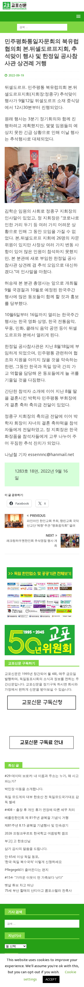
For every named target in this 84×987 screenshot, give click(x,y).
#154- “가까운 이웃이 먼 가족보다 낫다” (34, 877)
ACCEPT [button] (51, 979)
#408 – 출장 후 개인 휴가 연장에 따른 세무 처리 (40, 809)
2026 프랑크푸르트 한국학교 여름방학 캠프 (36, 833)
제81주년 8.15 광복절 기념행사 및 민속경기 (36, 825)
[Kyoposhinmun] (42, 9)
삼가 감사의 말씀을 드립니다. (26, 848)
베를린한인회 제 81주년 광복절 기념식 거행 (37, 817)
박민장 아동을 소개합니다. (24, 789)
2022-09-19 (16, 75)
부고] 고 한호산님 (18, 841)
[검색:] (42, 27)
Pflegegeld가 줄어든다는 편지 (27, 869)
